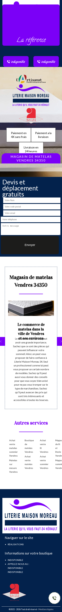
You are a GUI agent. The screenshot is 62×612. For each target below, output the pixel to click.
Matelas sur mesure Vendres (11, 466)
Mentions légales (45, 609)
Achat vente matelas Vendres (27, 462)
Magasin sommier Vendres (58, 464)
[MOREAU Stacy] (31, 95)
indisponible (15, 568)
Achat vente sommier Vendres (42, 462)
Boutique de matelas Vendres (27, 446)
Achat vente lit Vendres (42, 446)
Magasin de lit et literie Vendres (58, 448)
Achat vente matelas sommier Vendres (11, 448)
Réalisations (16, 544)
